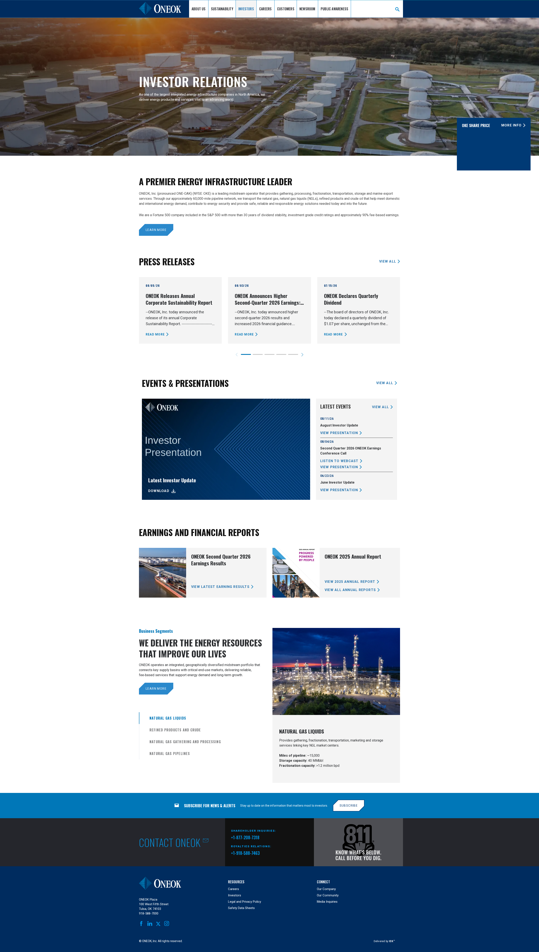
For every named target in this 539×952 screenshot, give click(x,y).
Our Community (328, 895)
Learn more (156, 230)
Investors (246, 8)
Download (158, 491)
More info (511, 125)
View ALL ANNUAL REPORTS (350, 590)
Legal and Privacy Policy (244, 902)
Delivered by (384, 941)
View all (387, 261)
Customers (285, 8)
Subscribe (349, 805)
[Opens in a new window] (358, 842)
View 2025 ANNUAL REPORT (350, 582)
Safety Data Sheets (241, 908)
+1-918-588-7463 (245, 853)
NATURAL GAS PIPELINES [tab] (169, 753)
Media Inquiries (327, 902)
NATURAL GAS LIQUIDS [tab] (167, 718)
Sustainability (222, 8)
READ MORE (155, 334)
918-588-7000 (148, 913)
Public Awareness (334, 8)
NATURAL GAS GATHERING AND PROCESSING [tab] (185, 741)
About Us (199, 8)
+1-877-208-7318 (245, 838)
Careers (265, 8)
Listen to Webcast (339, 461)
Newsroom (307, 8)
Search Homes (397, 9)
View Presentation (339, 433)
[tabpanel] (336, 705)
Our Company (326, 889)
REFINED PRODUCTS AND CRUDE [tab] (175, 729)
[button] (302, 354)
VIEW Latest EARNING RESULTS (220, 587)
